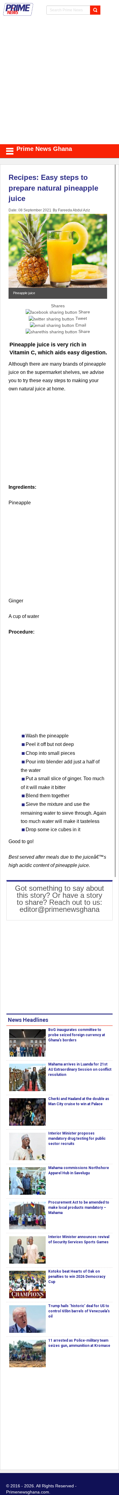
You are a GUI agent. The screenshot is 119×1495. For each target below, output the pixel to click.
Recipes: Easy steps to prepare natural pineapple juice (53, 188)
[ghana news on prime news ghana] (18, 9)
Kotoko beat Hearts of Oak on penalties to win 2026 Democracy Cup (76, 1276)
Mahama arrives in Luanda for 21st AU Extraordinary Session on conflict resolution (79, 1069)
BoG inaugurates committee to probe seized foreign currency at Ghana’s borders (76, 1035)
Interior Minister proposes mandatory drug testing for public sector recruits (77, 1138)
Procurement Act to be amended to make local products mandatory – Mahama (78, 1207)
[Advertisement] (59, 81)
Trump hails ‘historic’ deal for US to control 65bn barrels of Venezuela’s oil (79, 1311)
